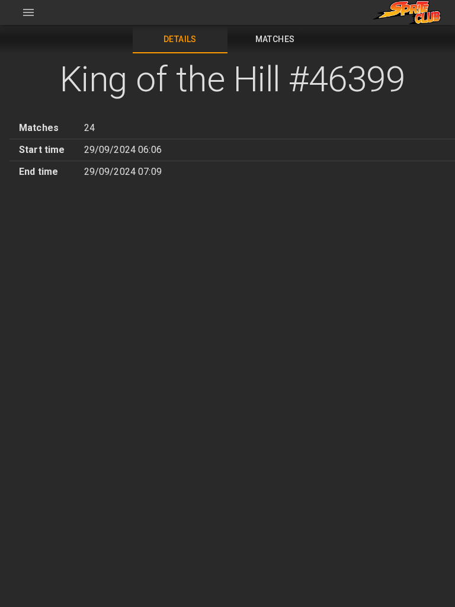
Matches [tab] (275, 39)
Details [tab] (180, 39)
